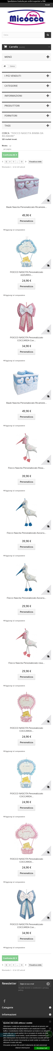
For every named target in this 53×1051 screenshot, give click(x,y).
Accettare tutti (42, 1048)
